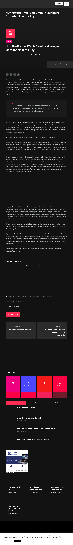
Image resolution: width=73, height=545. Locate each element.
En (66, 4)
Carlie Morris (22, 420)
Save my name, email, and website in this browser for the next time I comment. (30, 296)
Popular (36, 402)
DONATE (59, 3)
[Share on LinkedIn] (14, 74)
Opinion (9, 41)
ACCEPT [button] (17, 541)
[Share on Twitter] (11, 74)
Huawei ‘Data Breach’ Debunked (29, 418)
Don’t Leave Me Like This (26, 407)
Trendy (57, 402)
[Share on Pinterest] (18, 74)
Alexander (21, 410)
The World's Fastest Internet (19, 330)
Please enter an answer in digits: (16, 301)
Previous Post (16, 326)
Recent (16, 402)
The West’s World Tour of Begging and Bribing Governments (54, 332)
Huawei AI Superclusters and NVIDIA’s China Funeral (36, 429)
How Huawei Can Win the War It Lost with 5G (33, 439)
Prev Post (56, 64)
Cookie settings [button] (8, 541)
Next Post (64, 64)
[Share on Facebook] (7, 74)
